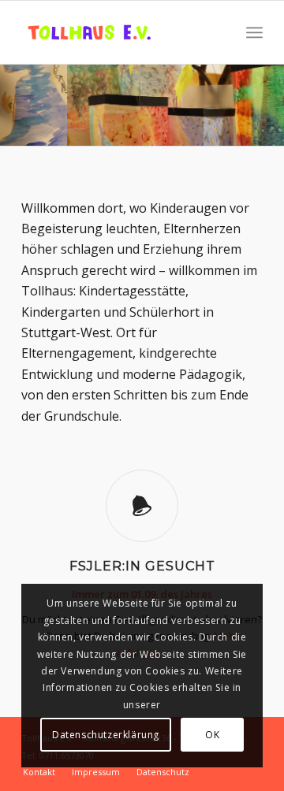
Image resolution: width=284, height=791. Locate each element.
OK (212, 734)
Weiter (270, 89)
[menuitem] (254, 32)
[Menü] (254, 32)
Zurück (14, 89)
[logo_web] (118, 32)
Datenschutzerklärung (105, 734)
